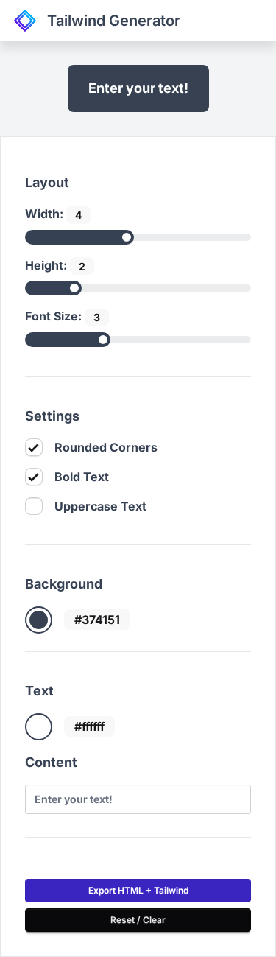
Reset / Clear (138, 919)
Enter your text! (138, 88)
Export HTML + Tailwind (138, 890)
